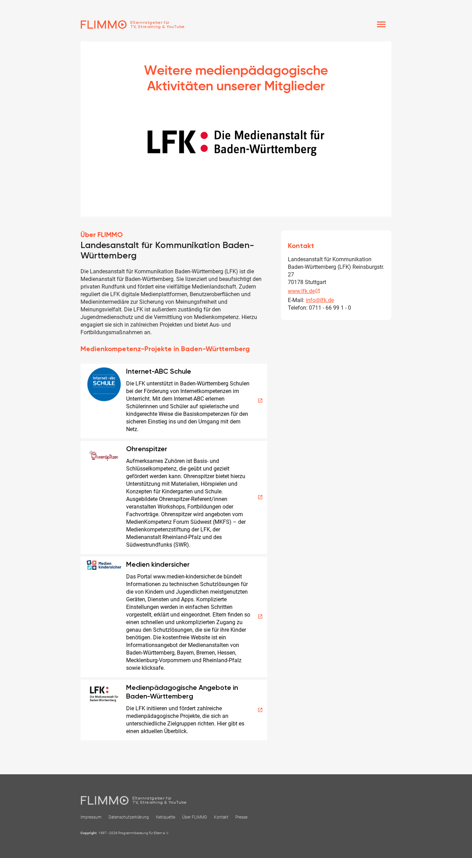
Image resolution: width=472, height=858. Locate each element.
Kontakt (221, 817)
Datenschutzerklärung (128, 817)
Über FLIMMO (194, 817)
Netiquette (165, 817)
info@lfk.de (320, 300)
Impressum (91, 817)
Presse (241, 817)
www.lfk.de (304, 291)
